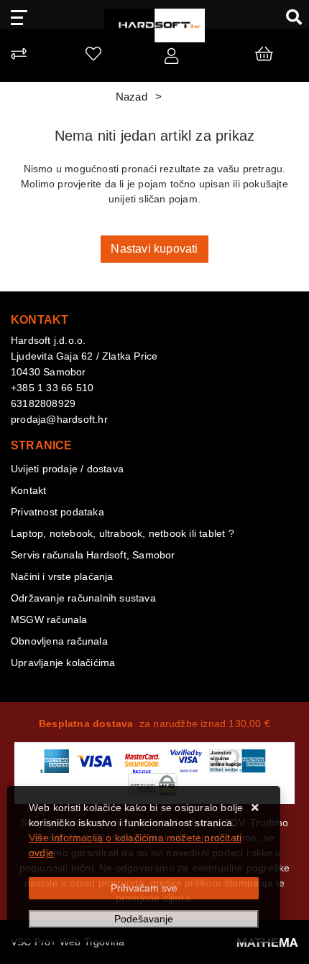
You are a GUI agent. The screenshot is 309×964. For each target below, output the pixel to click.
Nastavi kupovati (154, 249)
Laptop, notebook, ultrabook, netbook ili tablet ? (122, 533)
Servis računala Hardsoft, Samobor (93, 555)
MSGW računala (49, 619)
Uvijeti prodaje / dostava (67, 468)
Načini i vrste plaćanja (62, 576)
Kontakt (28, 490)
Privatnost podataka (57, 512)
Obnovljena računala (59, 641)
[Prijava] (171, 59)
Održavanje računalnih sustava (83, 598)
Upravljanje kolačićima (63, 662)
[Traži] (288, 16)
